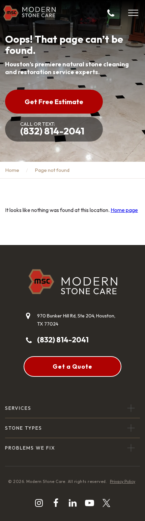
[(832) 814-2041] (111, 13)
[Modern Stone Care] (29, 13)
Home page (124, 210)
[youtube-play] (89, 503)
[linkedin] (73, 503)
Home (12, 170)
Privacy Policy (122, 481)
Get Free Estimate (54, 101)
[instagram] (39, 503)
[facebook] (56, 503)
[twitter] (106, 503)
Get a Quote (72, 366)
